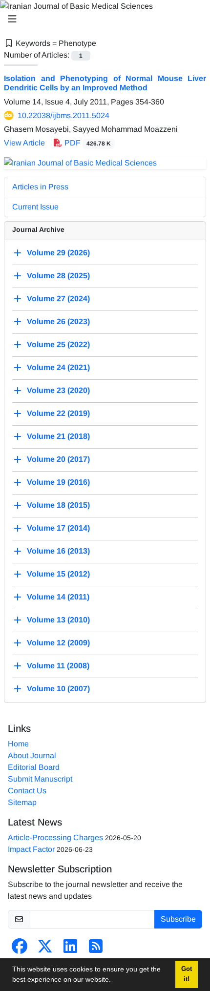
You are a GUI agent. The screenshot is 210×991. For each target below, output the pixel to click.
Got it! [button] (186, 974)
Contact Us (27, 790)
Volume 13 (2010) (58, 620)
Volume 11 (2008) (58, 665)
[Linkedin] (70, 949)
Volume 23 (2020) (58, 390)
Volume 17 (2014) (58, 528)
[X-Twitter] (45, 949)
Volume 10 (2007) (58, 688)
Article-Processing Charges (55, 837)
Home (18, 744)
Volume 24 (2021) (58, 367)
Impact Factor (31, 849)
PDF (87, 143)
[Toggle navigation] (102, 19)
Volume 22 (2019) (58, 413)
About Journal (32, 755)
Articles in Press (40, 187)
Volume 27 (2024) (58, 298)
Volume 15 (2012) (58, 574)
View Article (24, 143)
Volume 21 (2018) (58, 436)
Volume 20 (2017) (58, 459)
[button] (114, 980)
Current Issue (35, 207)
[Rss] (95, 949)
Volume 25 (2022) (58, 344)
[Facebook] (19, 949)
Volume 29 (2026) (58, 252)
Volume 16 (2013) (58, 551)
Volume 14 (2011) (58, 597)
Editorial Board (34, 767)
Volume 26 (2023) (58, 321)
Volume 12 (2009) (58, 643)
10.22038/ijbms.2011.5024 (63, 115)
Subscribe (178, 919)
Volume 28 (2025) (58, 275)
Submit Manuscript (40, 779)
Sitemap (22, 802)
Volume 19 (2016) (58, 482)
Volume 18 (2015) (58, 505)
